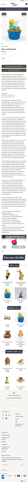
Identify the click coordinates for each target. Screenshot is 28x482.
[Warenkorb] (25, 4)
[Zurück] (2, 43)
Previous (4, 14)
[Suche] (4, 4)
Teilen (3, 251)
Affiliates (4, 441)
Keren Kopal (5, 46)
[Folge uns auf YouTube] (6, 418)
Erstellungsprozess (6, 435)
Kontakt (17, 419)
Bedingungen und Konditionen (19, 425)
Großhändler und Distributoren (5, 447)
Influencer (4, 451)
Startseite (17, 414)
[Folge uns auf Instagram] (9, 415)
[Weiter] (25, 43)
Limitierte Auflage (19, 416)
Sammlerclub (5, 432)
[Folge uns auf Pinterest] (3, 418)
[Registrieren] (21, 464)
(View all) (16, 265)
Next (24, 14)
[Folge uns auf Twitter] (6, 415)
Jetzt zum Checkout (14, 70)
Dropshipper (4, 444)
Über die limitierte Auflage (6, 438)
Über (16, 421)
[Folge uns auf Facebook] (3, 415)
